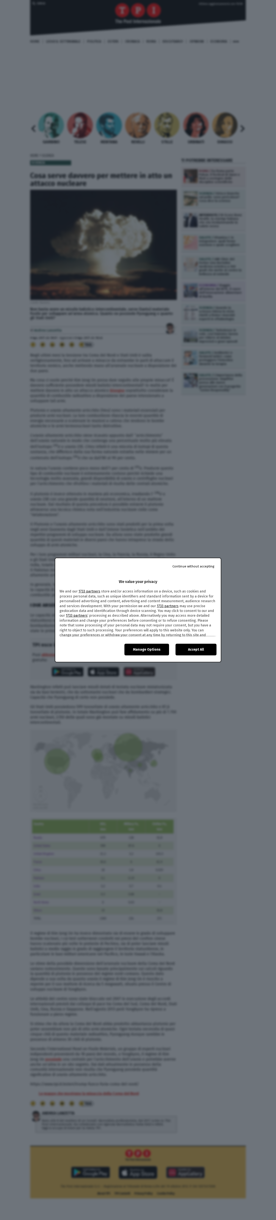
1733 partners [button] (89, 591)
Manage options (146, 649)
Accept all (196, 649)
